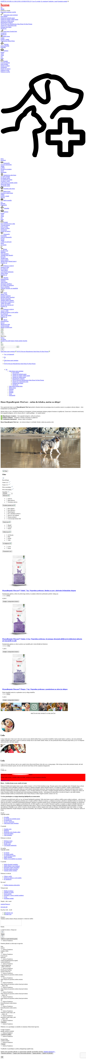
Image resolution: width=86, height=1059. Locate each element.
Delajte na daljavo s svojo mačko (13, 878)
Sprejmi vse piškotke (47, 1053)
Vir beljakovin (6, 543)
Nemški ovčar (7, 829)
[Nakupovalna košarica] (1, 343)
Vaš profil (7, 340)
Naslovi (12, 340)
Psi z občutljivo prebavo (14, 513)
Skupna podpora (12, 517)
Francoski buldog (8, 833)
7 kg (4, 595)
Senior (9, 528)
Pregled (3, 340)
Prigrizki (11, 389)
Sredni (9, 538)
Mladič (9, 525)
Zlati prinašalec (8, 835)
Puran (9, 548)
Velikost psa (6, 532)
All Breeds (10, 535)
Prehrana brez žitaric (17, 383)
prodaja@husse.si (5, 904)
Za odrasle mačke (8, 854)
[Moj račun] (2, 332)
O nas (33, 1)
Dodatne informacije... (49, 1051)
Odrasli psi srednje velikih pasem (21, 375)
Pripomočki (12, 395)
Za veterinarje (44, 1)
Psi (6, 369)
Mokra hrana (12, 388)
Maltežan (6, 830)
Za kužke (6, 817)
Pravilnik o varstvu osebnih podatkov (14, 895)
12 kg (8, 595)
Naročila (25, 340)
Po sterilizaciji (7, 842)
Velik (9, 540)
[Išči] (2, 329)
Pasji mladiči (15, 372)
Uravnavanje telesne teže (14, 518)
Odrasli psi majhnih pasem (19, 374)
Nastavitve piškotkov (6, 1053)
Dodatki (11, 392)
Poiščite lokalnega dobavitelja (12, 885)
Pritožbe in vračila (9, 892)
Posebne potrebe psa (8, 505)
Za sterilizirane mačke (10, 855)
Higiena (11, 391)
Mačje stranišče (8, 857)
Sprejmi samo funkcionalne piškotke (22, 1053)
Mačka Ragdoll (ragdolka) (11, 864)
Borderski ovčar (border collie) (12, 832)
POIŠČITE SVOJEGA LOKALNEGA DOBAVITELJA (16, 1)
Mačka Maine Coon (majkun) (12, 866)
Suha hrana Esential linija (16, 386)
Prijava (2, 337)
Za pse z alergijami (9, 822)
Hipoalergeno (11, 512)
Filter (5, 471)
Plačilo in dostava (8, 891)
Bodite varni (7, 844)
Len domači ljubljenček (10, 845)
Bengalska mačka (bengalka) (11, 867)
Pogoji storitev (8, 894)
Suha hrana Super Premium (11, 823)
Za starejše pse (8, 820)
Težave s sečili (8, 876)
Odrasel (10, 527)
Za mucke (6, 852)
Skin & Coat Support (13, 515)
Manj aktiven (11, 500)
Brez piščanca (11, 510)
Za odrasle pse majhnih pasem (12, 818)
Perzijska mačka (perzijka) (11, 869)
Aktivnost (5, 495)
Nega (10, 394)
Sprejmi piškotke (37, 1053)
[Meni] (1, 3)
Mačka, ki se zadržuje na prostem (13, 858)
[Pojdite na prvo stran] (5, 6)
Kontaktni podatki (62, 1)
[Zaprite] (18, 347)
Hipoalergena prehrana (18, 378)
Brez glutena (11, 508)
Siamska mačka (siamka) (10, 870)
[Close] (2, 932)
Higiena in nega (8, 841)
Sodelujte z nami (52, 1)
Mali (9, 536)
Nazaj (2, 934)
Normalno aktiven (12, 502)
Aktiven (10, 498)
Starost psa (6, 522)
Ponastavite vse (7, 551)
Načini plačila (19, 340)
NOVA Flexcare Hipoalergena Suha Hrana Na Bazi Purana (28, 380)
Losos (9, 546)
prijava (4, 339)
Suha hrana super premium (16, 371)
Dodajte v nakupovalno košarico (11, 601)
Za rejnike (37, 1)
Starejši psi (15, 384)
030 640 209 (4, 907)
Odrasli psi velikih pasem (19, 377)
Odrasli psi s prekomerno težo (20, 381)
